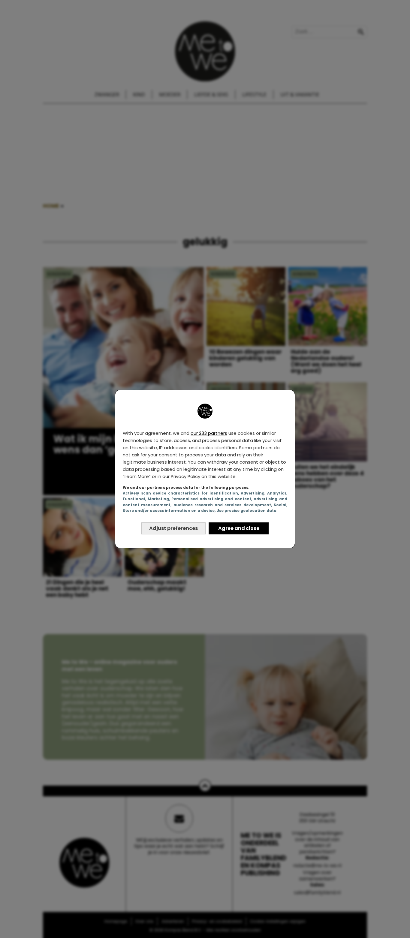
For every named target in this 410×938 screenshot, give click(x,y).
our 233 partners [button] (209, 433)
